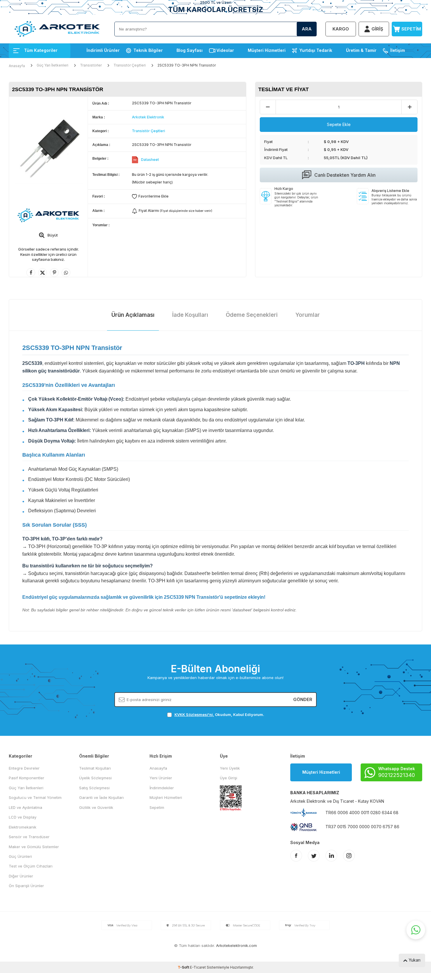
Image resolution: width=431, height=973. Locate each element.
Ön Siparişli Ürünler (26, 885)
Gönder (302, 699)
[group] (48, 149)
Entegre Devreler (24, 768)
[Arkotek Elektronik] (48, 215)
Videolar (225, 50)
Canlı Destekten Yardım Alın (345, 175)
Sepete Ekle (339, 124)
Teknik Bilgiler (148, 50)
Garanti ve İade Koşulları (101, 797)
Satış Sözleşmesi (94, 787)
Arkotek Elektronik (148, 117)
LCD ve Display (22, 817)
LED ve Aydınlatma (25, 807)
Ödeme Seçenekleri (252, 315)
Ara (307, 29)
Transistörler (91, 65)
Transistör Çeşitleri (129, 65)
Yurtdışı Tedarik (315, 50)
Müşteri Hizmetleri (267, 50)
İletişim (397, 50)
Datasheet (150, 159)
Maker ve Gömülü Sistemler (34, 846)
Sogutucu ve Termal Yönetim (35, 797)
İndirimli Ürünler (103, 50)
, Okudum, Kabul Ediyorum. (219, 714)
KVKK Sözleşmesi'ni (193, 714)
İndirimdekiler (162, 787)
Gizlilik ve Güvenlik (96, 807)
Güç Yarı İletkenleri (52, 65)
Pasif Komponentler (26, 777)
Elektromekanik (22, 827)
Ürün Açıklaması (133, 315)
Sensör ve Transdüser (29, 836)
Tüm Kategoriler (40, 50)
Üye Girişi (228, 777)
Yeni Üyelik (230, 768)
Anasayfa (17, 66)
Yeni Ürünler (161, 777)
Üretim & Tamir (361, 50)
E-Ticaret (198, 967)
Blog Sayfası (190, 50)
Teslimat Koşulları (95, 768)
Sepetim (157, 807)
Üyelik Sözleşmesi (95, 777)
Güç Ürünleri (20, 856)
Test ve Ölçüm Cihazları (30, 866)
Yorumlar (307, 315)
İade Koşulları (190, 315)
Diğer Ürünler (21, 876)
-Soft (184, 967)
